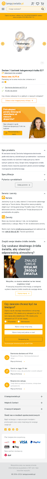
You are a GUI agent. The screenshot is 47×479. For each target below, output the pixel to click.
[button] (23, 16)
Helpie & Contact (11, 403)
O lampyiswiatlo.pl (12, 397)
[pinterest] (13, 429)
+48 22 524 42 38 (12, 232)
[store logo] (13, 3)
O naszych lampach (12, 409)
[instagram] (9, 429)
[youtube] (17, 429)
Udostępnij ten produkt (13, 73)
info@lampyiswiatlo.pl (24, 229)
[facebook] (5, 429)
